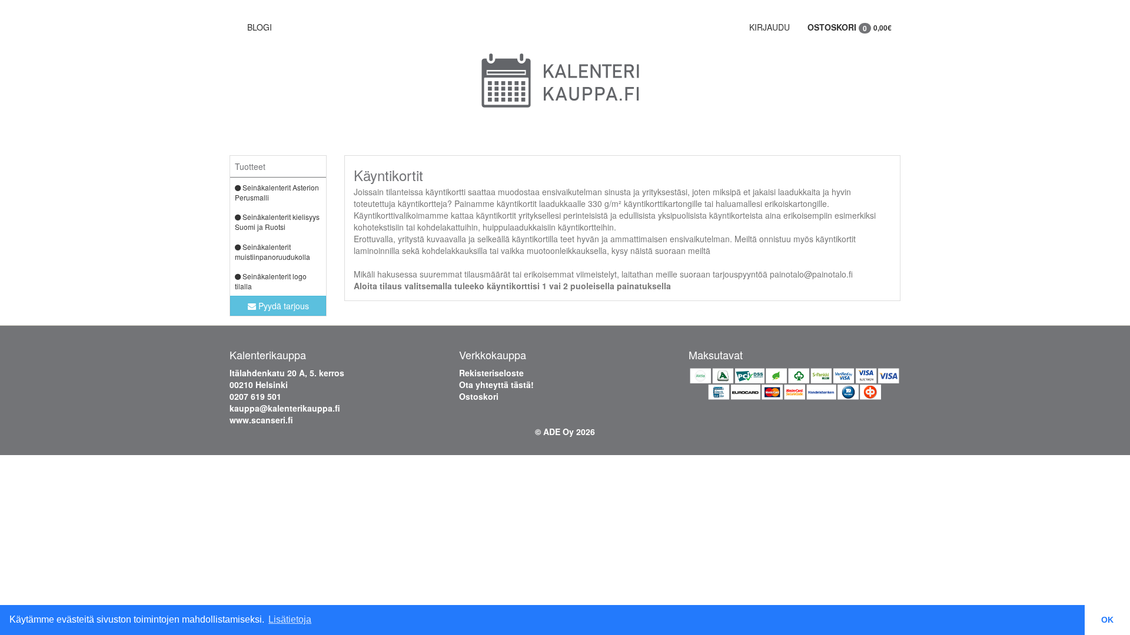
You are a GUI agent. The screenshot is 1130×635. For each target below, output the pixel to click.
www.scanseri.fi (261, 420)
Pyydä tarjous (282, 306)
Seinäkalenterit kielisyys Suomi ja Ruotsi (277, 222)
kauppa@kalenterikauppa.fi (285, 408)
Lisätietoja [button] (289, 619)
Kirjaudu (769, 27)
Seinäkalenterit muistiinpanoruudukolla (272, 252)
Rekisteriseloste (491, 373)
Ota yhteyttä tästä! (496, 384)
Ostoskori (849, 27)
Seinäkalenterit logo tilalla (271, 281)
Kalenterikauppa (268, 354)
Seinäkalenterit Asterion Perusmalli (277, 192)
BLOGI (259, 27)
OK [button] (1107, 619)
